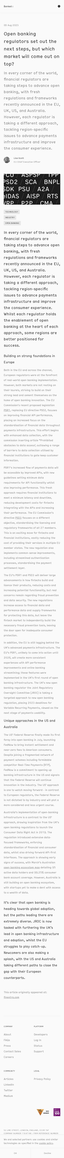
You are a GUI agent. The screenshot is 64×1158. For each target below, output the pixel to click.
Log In (37, 1040)
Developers (41, 1034)
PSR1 (7, 410)
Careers (9, 1057)
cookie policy (46, 1143)
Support (39, 1051)
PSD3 (18, 517)
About (7, 1034)
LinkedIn (9, 1084)
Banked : (8, 6)
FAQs (7, 1040)
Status (38, 1045)
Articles (8, 1079)
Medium (8, 1095)
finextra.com (11, 997)
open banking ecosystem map (22, 867)
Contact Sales (12, 1051)
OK (15, 1153)
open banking (12, 223)
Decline (47, 1153)
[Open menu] (59, 6)
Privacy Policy (42, 1079)
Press (7, 1045)
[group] (22, 160)
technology (11, 212)
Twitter (8, 1090)
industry (10, 217)
